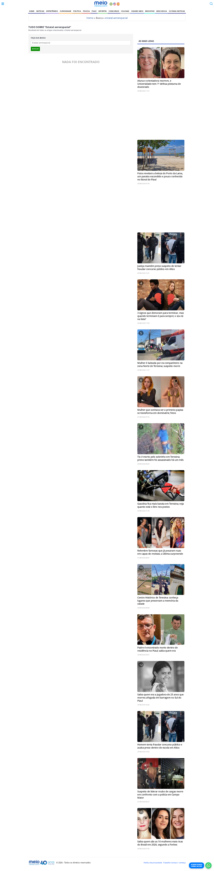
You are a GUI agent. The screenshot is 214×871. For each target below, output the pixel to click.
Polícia (86, 11)
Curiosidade (65, 11)
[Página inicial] (100, 4)
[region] (160, 117)
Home (31, 11)
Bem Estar (149, 11)
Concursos (114, 11)
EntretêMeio (52, 11)
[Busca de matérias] (211, 4)
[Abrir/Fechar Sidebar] (2, 3)
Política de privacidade (153, 862)
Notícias (40, 11)
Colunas (125, 11)
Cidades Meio (137, 11)
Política (77, 11)
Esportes (102, 11)
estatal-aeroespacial (116, 18)
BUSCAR (35, 49)
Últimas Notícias (177, 11)
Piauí (94, 11)
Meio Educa (161, 11)
